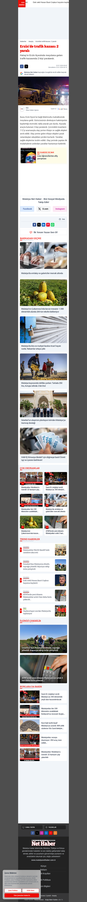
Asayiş (31, 41)
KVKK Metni (30, 890)
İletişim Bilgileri (43, 886)
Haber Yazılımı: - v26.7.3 (43, 900)
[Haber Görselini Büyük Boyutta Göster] (43, 91)
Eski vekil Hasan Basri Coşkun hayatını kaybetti (46, 2)
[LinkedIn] (46, 833)
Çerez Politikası (13, 890)
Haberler (23, 41)
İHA (32, 109)
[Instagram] (42, 833)
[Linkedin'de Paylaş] (43, 225)
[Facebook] (32, 833)
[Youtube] (51, 833)
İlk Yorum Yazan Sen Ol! (46, 232)
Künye (43, 866)
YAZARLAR (52, 827)
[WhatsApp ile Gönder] (52, 225)
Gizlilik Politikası (43, 880)
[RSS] (55, 833)
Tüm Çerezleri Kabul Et (22, 895)
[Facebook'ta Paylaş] (22, 66)
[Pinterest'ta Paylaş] (48, 225)
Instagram (60, 209)
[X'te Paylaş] (26, 66)
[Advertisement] (43, 23)
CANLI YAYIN (30, 827)
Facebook (27, 209)
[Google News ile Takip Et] (62, 109)
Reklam (43, 870)
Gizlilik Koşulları (43, 873)
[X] (37, 833)
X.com (45, 209)
